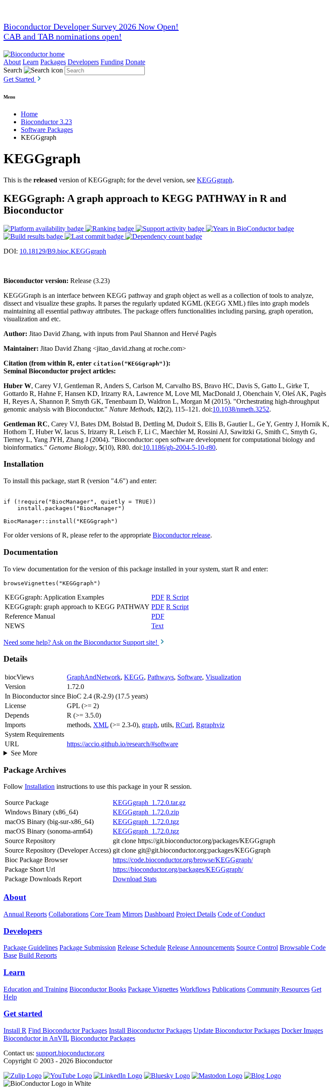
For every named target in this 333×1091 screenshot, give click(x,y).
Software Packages (47, 129)
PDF (157, 597)
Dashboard (159, 914)
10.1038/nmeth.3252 (240, 409)
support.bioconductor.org (70, 1053)
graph (149, 724)
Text (157, 626)
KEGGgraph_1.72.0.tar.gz (149, 802)
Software (189, 677)
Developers (83, 62)
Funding (112, 62)
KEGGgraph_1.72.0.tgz (146, 821)
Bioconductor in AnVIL (36, 1038)
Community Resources (278, 989)
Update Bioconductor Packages (236, 1030)
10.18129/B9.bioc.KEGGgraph (63, 251)
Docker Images (302, 1030)
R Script (177, 597)
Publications (228, 989)
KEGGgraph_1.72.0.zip (146, 812)
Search (12, 70)
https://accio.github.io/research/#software (122, 744)
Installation (40, 786)
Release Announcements (201, 947)
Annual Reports (25, 914)
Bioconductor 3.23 (46, 121)
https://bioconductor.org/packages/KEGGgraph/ (178, 869)
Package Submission (87, 947)
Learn (31, 62)
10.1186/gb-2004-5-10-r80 (179, 447)
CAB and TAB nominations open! (62, 36)
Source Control (257, 947)
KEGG (134, 677)
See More (24, 753)
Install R (14, 1030)
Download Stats (135, 879)
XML (100, 724)
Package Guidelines (30, 947)
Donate (135, 62)
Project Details (196, 914)
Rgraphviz (210, 724)
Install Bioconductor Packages (150, 1030)
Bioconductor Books (97, 989)
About (12, 62)
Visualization (223, 677)
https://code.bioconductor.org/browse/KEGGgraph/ (183, 860)
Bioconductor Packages (103, 1038)
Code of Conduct (241, 914)
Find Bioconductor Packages (67, 1030)
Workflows (195, 989)
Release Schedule (142, 947)
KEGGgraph (214, 180)
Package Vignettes (153, 989)
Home (29, 114)
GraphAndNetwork (94, 677)
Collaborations (68, 914)
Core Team (105, 914)
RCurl (184, 724)
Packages (53, 62)
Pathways (160, 677)
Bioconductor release (181, 535)
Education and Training (35, 989)
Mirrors (132, 914)
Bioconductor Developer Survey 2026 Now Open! (91, 26)
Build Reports (38, 955)
